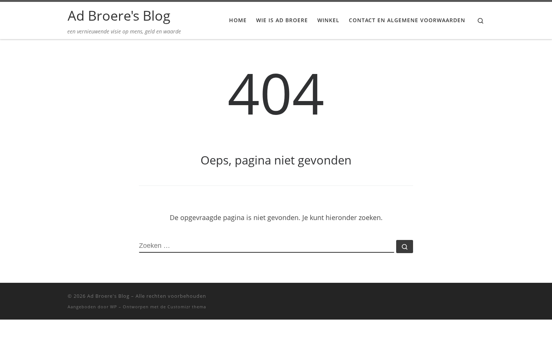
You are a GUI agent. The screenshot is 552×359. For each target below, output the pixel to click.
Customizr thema (186, 306)
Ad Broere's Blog (108, 296)
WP (113, 306)
